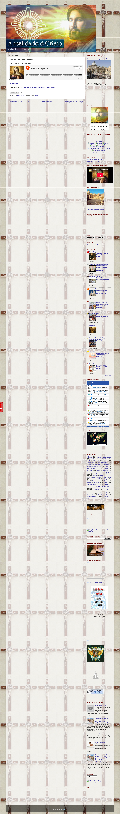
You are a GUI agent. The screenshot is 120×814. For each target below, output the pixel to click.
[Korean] (100, 148)
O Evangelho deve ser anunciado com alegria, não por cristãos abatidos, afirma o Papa (102, 721)
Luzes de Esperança (95, 288)
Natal (105, 482)
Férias (98, 470)
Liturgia (105, 479)
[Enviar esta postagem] (22, 92)
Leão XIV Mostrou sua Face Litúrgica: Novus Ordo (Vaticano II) (102, 279)
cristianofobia (105, 464)
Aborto (89, 457)
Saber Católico (94, 364)
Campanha (96, 460)
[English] (91, 143)
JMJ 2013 (102, 475)
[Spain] (93, 145)
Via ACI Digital (13, 83)
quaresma (90, 491)
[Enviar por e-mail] (11, 93)
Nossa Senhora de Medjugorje (98, 264)
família (89, 470)
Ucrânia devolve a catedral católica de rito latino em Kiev (102, 292)
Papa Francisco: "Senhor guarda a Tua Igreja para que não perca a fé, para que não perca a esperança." (103, 758)
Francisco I (106, 470)
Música (96, 482)
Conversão (90, 464)
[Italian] (99, 145)
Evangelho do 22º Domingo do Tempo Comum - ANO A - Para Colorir (102, 305)
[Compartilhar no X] (15, 93)
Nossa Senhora (92, 484)
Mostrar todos (108, 375)
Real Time (98, 426)
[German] (106, 143)
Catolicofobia (102, 462)
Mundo (89, 482)
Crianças (97, 464)
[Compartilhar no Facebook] (16, 93)
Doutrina (91, 468)
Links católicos (100, 742)
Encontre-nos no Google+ (95, 209)
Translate (99, 141)
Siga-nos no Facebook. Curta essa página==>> (39, 87)
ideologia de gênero (98, 473)
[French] (99, 143)
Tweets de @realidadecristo (96, 245)
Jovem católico (96, 477)
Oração (89, 486)
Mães (88, 480)
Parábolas (96, 489)
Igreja (108, 473)
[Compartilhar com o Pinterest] (18, 93)
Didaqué (107, 466)
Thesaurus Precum (95, 313)
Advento (99, 457)
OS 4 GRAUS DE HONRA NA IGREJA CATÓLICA (102, 367)
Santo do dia (103, 493)
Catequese (104, 460)
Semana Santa (91, 495)
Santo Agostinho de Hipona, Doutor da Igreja (102, 255)
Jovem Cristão (106, 477)
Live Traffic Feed (98, 383)
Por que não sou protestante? (97, 59)
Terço (36, 95)
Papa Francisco (103, 486)
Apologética (107, 457)
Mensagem (106, 480)
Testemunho (91, 496)
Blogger (64, 809)
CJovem (91, 351)
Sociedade (101, 495)
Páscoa (106, 489)
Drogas (106, 468)
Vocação (89, 498)
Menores (92, 325)
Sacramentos (90, 493)
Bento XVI (103, 459)
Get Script (92, 426)
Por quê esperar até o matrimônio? (98, 734)
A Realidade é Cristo (96, 387)
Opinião (105, 484)
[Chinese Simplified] (99, 150)
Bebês (93, 459)
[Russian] (94, 146)
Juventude (92, 478)
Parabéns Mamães (100, 705)
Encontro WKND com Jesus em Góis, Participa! (102, 355)
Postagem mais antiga (73, 102)
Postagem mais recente (19, 102)
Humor (89, 473)
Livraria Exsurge (101, 341)
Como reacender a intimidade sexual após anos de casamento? (101, 268)
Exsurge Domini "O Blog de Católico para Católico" (98, 338)
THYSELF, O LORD (95, 276)
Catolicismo (90, 462)
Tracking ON (103, 426)
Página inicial (46, 102)
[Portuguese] (103, 146)
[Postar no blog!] (13, 93)
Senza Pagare (93, 252)
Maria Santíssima (96, 480)
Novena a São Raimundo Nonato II (102, 315)
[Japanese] (92, 148)
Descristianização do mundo (94, 466)
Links (99, 479)
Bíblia (89, 460)
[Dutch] (106, 145)
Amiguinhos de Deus (96, 301)
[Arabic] (107, 148)
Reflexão (103, 491)
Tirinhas (106, 496)
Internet (95, 475)
